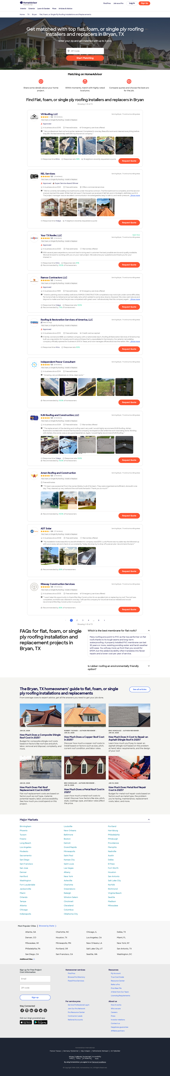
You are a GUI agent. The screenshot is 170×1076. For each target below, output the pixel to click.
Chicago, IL (91, 932)
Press (113, 1016)
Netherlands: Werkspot (100, 1051)
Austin (111, 855)
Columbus (68, 910)
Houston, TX (61, 937)
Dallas (111, 860)
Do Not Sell (87, 1057)
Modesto (24, 851)
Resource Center (118, 981)
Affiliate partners (118, 1031)
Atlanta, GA (30, 932)
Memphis (112, 847)
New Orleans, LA (94, 943)
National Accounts (75, 1020)
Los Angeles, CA (94, 937)
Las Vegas (68, 868)
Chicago (24, 910)
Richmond (113, 889)
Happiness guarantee (119, 1027)
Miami (22, 893)
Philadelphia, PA (32, 948)
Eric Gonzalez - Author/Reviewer (124, 731)
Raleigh (67, 893)
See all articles (140, 689)
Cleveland (68, 905)
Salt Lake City (114, 880)
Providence (113, 843)
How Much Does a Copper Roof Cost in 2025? (84, 738)
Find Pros (71, 973)
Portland (112, 826)
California (78, 1057)
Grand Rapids (70, 847)
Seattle (111, 897)
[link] (85, 117)
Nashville (112, 851)
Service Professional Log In (78, 1005)
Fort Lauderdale (27, 885)
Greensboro (69, 889)
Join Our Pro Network (76, 1009)
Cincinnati (68, 901)
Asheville (68, 880)
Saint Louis (69, 864)
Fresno (23, 839)
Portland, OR (62, 948)
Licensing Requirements (120, 996)
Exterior (32, 9)
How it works (116, 1005)
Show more (135, 195)
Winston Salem (71, 897)
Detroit (67, 843)
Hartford (24, 876)
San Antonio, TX (124, 948)
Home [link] (22, 14)
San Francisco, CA (64, 954)
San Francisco (26, 864)
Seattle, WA (91, 954)
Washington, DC (124, 954)
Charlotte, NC (62, 932)
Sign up (35, 997)
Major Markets (29, 819)
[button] (50, 145)
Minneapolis (69, 851)
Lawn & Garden (43, 9)
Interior (23, 9)
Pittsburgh (113, 839)
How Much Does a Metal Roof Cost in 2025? (84, 791)
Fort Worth (113, 868)
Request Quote (129, 161)
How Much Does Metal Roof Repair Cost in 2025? (127, 788)
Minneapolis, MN (63, 943)
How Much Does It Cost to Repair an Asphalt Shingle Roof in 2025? (128, 738)
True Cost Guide (117, 977)
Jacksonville (25, 889)
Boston (67, 839)
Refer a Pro (115, 984)
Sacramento (26, 855)
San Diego (24, 860)
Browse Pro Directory (76, 977)
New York (68, 876)
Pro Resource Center (76, 1012)
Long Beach (25, 843)
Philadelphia (114, 835)
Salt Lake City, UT (94, 948)
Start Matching (85, 58)
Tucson (23, 835)
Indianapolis (25, 914)
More (54, 9)
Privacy (71, 1057)
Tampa (23, 901)
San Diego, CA (32, 954)
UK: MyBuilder (115, 1051)
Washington (25, 880)
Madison (112, 901)
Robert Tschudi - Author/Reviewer (79, 731)
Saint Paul (68, 855)
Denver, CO (30, 937)
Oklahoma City (71, 914)
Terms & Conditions (99, 1062)
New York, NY (123, 943)
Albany (67, 872)
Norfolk (111, 885)
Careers (114, 1012)
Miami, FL (121, 937)
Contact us (115, 1023)
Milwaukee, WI (32, 943)
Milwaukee (113, 905)
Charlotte (68, 885)
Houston (112, 872)
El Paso (111, 864)
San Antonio (113, 876)
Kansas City (69, 860)
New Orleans (70, 830)
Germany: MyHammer (71, 1051)
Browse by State (46, 926)
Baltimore (68, 835)
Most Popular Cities (27, 926)
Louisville (68, 826)
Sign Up (144, 3)
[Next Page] (104, 620)
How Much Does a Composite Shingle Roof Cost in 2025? (40, 736)
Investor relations (118, 1020)
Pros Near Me (116, 988)
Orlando (24, 897)
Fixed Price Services (76, 981)
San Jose (24, 868)
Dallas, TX (121, 932)
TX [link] (28, 14)
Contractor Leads (75, 1016)
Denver (23, 872)
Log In (132, 3)
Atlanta (23, 905)
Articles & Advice (65, 9)
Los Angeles (25, 847)
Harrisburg (113, 830)
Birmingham (25, 826)
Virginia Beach (115, 893)
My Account (116, 973)
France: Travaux (55, 1051)
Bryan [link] (34, 14)
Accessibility (96, 1058)
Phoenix (23, 830)
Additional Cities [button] (26, 959)
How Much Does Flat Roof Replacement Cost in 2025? (35, 788)
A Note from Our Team (120, 992)
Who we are (116, 1009)
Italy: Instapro (85, 1051)
